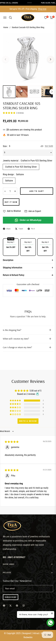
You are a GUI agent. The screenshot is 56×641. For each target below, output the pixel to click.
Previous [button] (5, 59)
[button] (9, 113)
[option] (28, 58)
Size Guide (49, 146)
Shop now (42, 9)
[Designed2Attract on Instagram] (24, 605)
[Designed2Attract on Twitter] (11, 605)
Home (5, 27)
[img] (12, 441)
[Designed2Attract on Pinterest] (18, 605)
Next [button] (50, 59)
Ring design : (13, 174)
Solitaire (9, 180)
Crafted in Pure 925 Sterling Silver (21, 166)
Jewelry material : (27, 160)
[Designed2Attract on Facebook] (5, 605)
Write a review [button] (28, 421)
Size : (6, 146)
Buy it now (11, 202)
